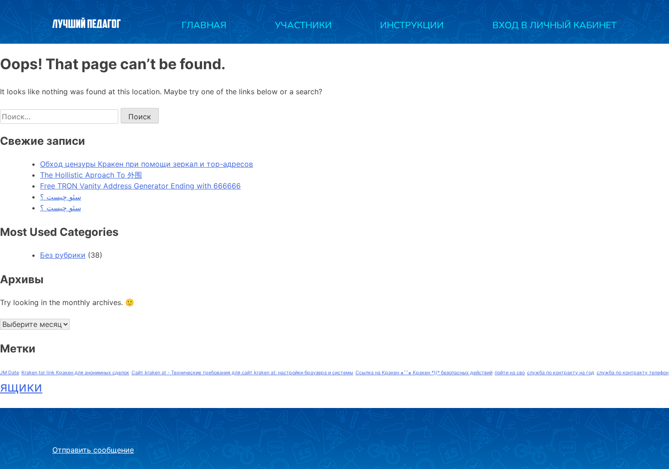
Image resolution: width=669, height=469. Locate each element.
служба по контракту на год (560, 373)
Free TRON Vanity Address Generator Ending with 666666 (140, 185)
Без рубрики (63, 255)
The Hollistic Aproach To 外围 (91, 174)
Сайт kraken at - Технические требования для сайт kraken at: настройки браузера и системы (242, 373)
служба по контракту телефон (633, 373)
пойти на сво (510, 373)
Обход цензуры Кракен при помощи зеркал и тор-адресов (146, 163)
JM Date (9, 373)
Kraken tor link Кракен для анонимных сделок (75, 373)
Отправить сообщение (93, 449)
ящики (21, 387)
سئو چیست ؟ (60, 196)
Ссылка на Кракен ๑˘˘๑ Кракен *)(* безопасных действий (423, 373)
